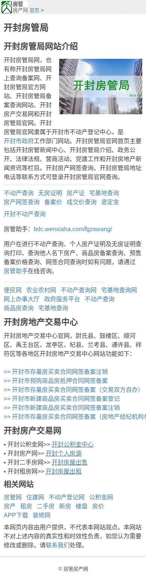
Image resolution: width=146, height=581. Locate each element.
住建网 (35, 497)
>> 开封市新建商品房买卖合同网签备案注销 (62, 408)
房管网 (13, 497)
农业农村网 (41, 290)
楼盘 (82, 506)
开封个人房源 (64, 453)
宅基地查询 (104, 193)
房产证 (76, 193)
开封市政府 (19, 141)
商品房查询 (19, 308)
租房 (26, 506)
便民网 (13, 290)
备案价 (53, 202)
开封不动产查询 (25, 214)
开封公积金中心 (73, 444)
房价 (98, 506)
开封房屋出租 (64, 471)
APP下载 (16, 515)
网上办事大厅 (22, 299)
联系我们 (58, 545)
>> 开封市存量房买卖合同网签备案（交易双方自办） (74, 390)
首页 (34, 10)
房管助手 (16, 271)
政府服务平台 (62, 299)
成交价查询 (82, 202)
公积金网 (101, 497)
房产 (10, 506)
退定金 (110, 202)
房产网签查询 (22, 202)
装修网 (42, 515)
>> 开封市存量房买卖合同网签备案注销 (56, 372)
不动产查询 (19, 193)
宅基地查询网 (119, 290)
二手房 (46, 506)
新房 (65, 506)
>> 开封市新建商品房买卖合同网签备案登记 (62, 399)
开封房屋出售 (70, 462)
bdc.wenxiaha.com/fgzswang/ (73, 229)
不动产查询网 (79, 290)
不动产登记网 (67, 497)
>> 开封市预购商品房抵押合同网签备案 (56, 381)
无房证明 (50, 193)
